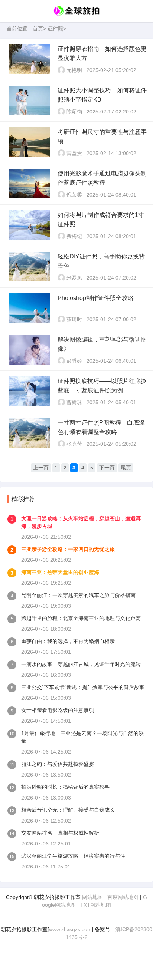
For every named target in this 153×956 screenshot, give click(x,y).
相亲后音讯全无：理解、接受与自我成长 (68, 810)
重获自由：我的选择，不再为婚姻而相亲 (68, 641)
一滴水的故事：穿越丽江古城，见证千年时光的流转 (81, 664)
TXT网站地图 (95, 905)
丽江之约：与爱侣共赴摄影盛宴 (57, 764)
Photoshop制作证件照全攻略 (96, 298)
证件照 (55, 29)
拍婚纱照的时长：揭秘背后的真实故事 (65, 787)
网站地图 (92, 897)
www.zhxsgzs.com (70, 929)
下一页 (107, 468)
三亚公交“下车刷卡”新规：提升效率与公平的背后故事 (82, 687)
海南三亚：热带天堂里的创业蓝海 (60, 572)
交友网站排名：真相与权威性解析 (60, 833)
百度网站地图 (123, 897)
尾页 (126, 468)
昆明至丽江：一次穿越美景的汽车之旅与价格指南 (78, 595)
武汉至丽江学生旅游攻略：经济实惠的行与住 (73, 856)
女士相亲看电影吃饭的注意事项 (57, 710)
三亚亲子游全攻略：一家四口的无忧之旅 (68, 549)
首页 (38, 29)
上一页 (41, 468)
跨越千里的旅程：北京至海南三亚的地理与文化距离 (81, 618)
